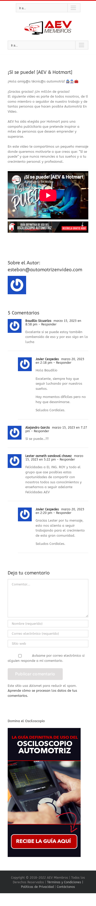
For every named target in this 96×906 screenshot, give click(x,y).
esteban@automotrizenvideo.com (45, 270)
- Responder (47, 324)
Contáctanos (66, 887)
